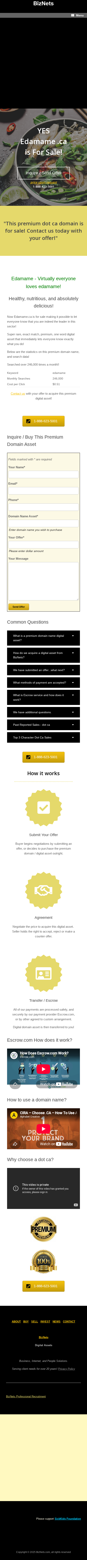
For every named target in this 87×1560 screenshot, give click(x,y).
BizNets (43, 1337)
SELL (34, 1321)
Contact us (18, 393)
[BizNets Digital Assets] (43, 3)
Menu (80, 15)
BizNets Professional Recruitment (26, 1396)
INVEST (45, 1321)
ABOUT (16, 1321)
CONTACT (69, 1321)
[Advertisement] (43, 63)
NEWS (56, 1321)
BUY (26, 1321)
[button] (43, 638)
